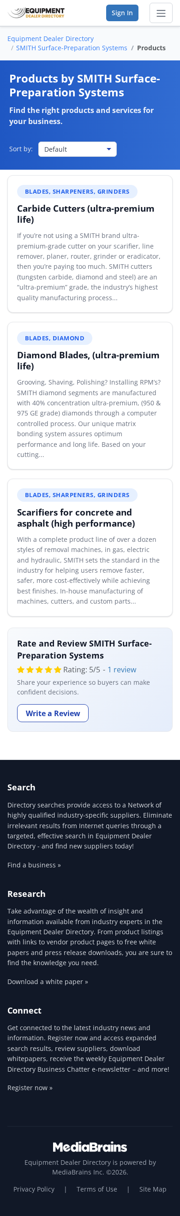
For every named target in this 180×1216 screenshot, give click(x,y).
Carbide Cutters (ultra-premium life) (86, 213)
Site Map (153, 1189)
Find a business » (34, 864)
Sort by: (21, 148)
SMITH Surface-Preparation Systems (71, 47)
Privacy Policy (33, 1189)
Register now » (30, 1087)
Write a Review (53, 713)
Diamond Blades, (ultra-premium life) (88, 360)
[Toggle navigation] (161, 13)
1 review (122, 669)
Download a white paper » (47, 981)
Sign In (122, 12)
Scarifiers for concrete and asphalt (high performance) (76, 517)
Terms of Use (97, 1189)
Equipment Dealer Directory (50, 38)
